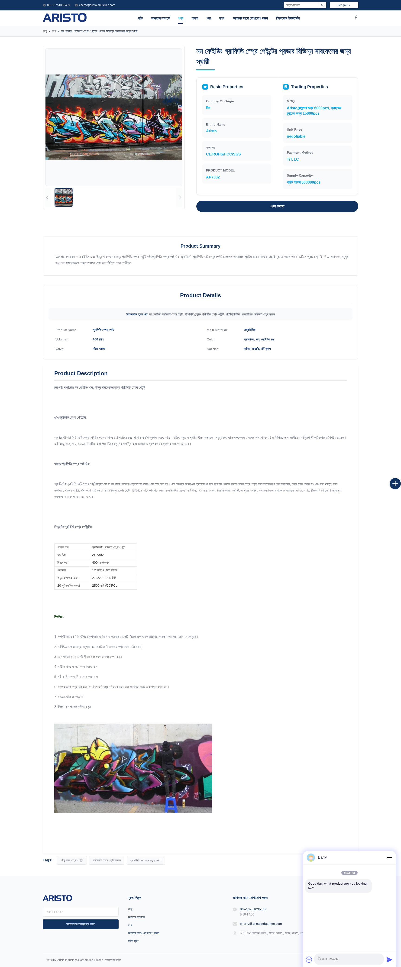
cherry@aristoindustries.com (97, 5)
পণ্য (180, 18)
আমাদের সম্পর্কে (160, 18)
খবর (209, 18)
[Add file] (309, 959)
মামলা (195, 18)
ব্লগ (221, 18)
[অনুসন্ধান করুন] (322, 5)
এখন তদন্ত (277, 206)
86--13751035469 (58, 5)
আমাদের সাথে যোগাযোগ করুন (250, 18)
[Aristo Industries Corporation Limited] (65, 21)
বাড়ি (140, 18)
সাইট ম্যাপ (133, 941)
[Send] (389, 959)
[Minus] (389, 857)
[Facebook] (356, 18)
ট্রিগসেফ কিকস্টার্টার (288, 18)
